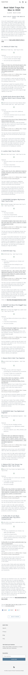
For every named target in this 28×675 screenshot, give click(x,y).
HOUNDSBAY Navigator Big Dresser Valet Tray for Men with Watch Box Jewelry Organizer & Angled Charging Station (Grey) (13, 222)
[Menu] (25, 2)
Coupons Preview (11, 670)
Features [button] (3, 55)
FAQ (4, 638)
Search (4, 628)
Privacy (4, 631)
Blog (4, 635)
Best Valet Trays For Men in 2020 (14, 604)
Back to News (15, 616)
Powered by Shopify (19, 670)
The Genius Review (9, 606)
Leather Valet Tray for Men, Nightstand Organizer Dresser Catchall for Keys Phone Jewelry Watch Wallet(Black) (14, 172)
